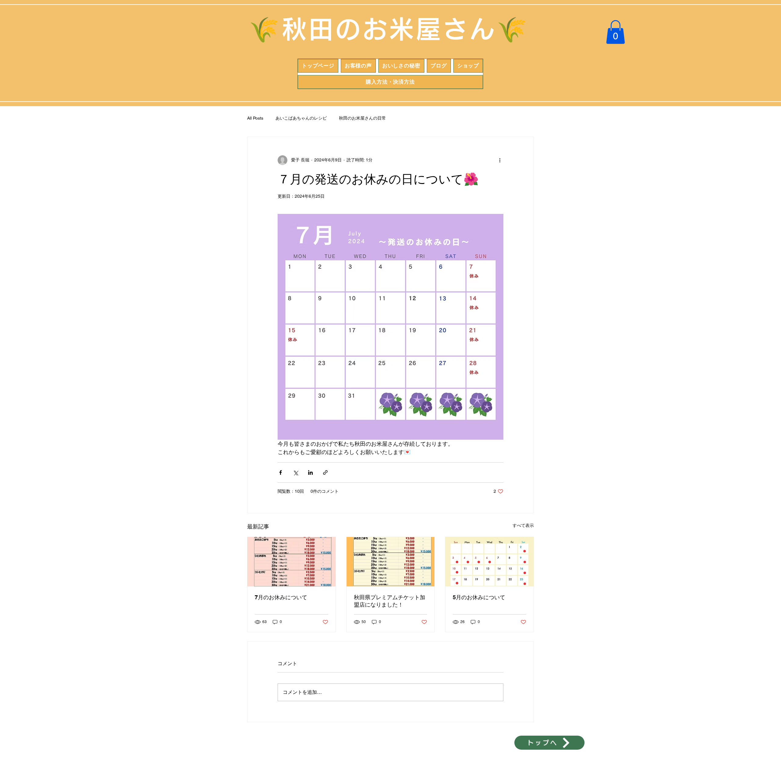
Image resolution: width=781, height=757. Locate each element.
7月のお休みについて (281, 597)
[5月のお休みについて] (489, 561)
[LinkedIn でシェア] (310, 472)
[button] (615, 32)
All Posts (255, 118)
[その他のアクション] (499, 160)
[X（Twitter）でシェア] (295, 472)
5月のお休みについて (479, 597)
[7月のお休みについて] (291, 561)
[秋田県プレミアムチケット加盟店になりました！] (391, 561)
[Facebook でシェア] (280, 472)
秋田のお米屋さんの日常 (362, 118)
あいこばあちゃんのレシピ (301, 118)
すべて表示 (523, 525)
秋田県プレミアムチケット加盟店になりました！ (389, 601)
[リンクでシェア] (325, 472)
